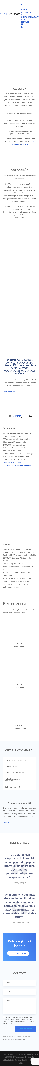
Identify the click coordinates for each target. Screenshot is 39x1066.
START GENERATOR (18, 953)
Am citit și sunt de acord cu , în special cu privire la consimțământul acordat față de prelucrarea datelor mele (18, 1020)
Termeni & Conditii (20, 1039)
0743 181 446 (7, 1054)
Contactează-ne (9, 392)
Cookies (24, 144)
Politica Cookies (21, 1060)
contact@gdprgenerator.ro (27, 1054)
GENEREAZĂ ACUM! (19, 283)
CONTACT (7, 823)
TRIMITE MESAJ (26, 1029)
